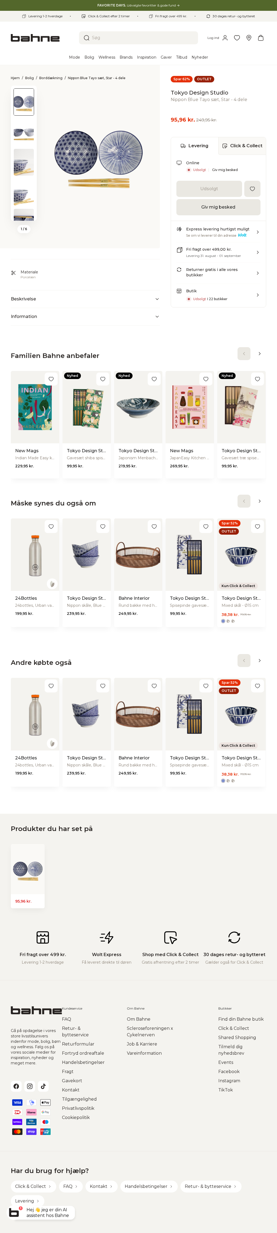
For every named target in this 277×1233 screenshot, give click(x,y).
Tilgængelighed (79, 1099)
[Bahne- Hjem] (43, 38)
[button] (218, 234)
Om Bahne (138, 1019)
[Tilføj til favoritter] (252, 189)
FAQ (66, 1019)
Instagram (229, 1080)
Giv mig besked (225, 170)
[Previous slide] (23, 92)
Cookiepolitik (76, 1117)
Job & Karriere (142, 1044)
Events (225, 1062)
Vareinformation (144, 1053)
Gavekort (72, 1080)
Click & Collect (246, 145)
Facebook (229, 1071)
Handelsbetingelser (83, 1062)
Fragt (68, 1071)
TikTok (225, 1090)
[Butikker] (248, 37)
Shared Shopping (237, 1037)
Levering (198, 145)
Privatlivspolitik (78, 1108)
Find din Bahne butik (241, 1019)
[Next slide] (23, 213)
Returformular (78, 1044)
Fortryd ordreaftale (83, 1053)
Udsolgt (209, 188)
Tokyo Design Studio (199, 92)
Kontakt (71, 1090)
